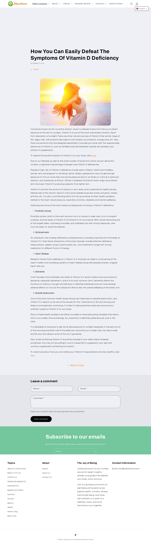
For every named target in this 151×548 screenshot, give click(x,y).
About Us (46, 473)
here (94, 156)
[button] (40, 3)
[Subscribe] (95, 451)
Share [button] (35, 69)
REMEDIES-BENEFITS (16, 482)
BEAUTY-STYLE (14, 473)
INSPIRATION (13, 486)
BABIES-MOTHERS (15, 490)
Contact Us (47, 477)
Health (10, 507)
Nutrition (11, 494)
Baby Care (11, 516)
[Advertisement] (75, 30)
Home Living (12, 511)
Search (45, 469)
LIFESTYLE (12, 477)
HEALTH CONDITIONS (16, 469)
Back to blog (77, 365)
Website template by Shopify (84, 539)
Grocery (10, 499)
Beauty (10, 503)
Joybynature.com (68, 539)
